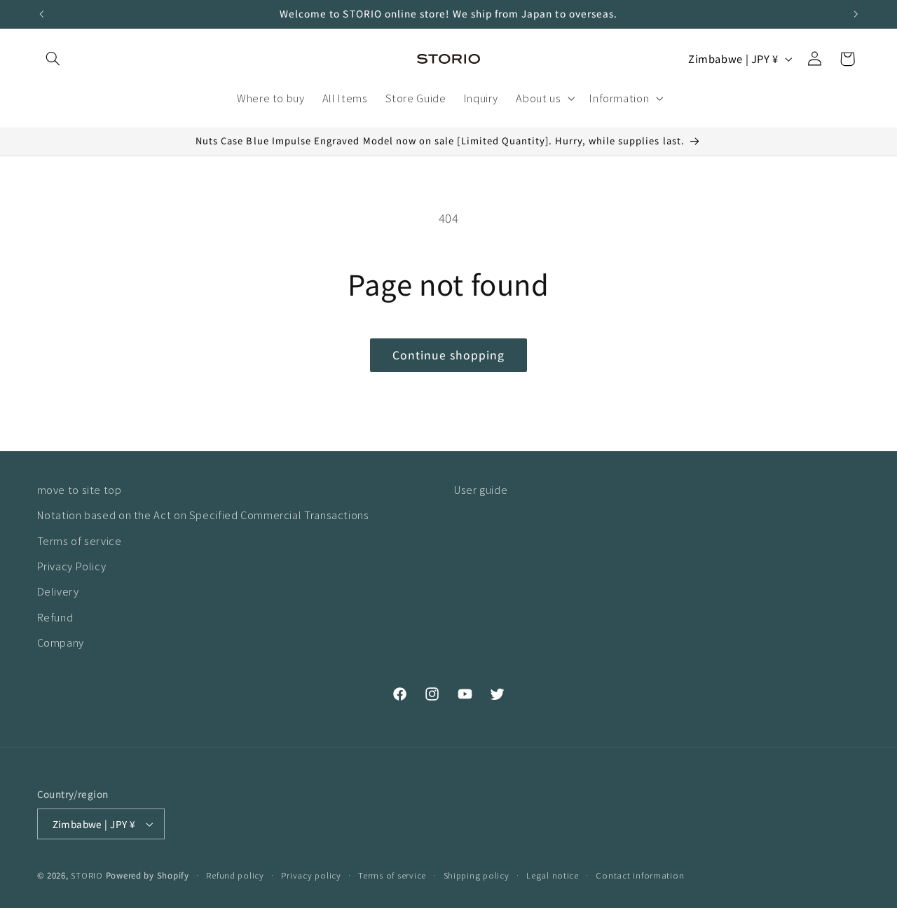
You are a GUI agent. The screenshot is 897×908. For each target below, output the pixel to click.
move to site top (79, 489)
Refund (55, 617)
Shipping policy (476, 875)
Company (60, 642)
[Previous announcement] (41, 14)
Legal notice (552, 875)
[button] (53, 59)
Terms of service (79, 540)
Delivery (58, 591)
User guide (480, 489)
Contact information (640, 875)
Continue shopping (448, 355)
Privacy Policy (72, 565)
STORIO (86, 875)
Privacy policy (311, 875)
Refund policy (235, 875)
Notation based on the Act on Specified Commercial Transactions (203, 514)
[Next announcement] (855, 14)
